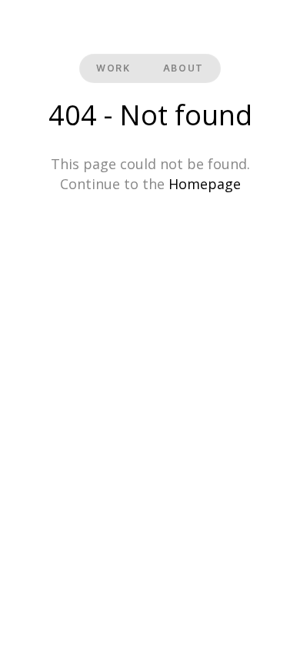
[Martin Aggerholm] (150, 28)
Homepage (204, 184)
